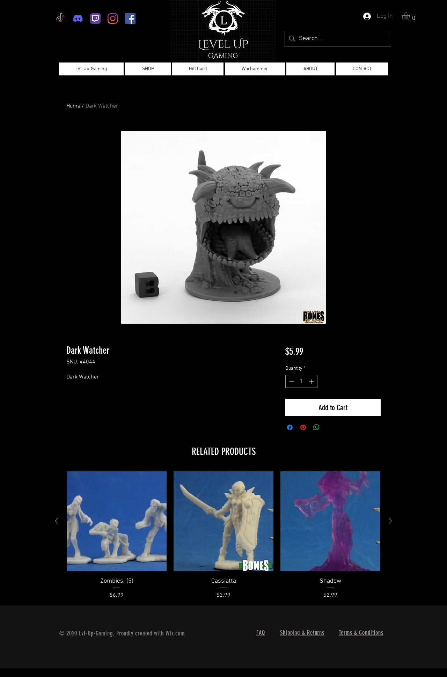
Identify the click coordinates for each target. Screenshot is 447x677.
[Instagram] (113, 18)
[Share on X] (329, 427)
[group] (223, 535)
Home (73, 106)
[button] (411, 16)
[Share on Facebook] (290, 427)
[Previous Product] (56, 521)
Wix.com (175, 633)
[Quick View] (117, 521)
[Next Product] (390, 521)
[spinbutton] (301, 381)
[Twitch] (95, 18)
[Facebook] (130, 18)
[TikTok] (60, 18)
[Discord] (78, 18)
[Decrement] (290, 381)
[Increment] (312, 381)
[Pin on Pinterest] (303, 427)
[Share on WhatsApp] (316, 427)
